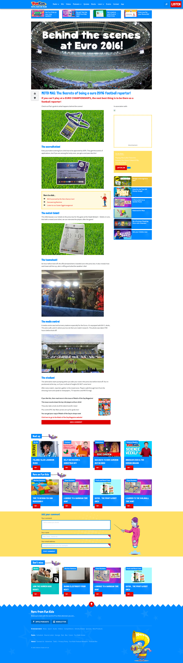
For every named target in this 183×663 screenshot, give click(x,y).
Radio (55, 4)
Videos (68, 4)
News (45, 629)
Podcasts (76, 4)
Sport (50, 629)
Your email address (48, 541)
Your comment (47, 518)
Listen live (121, 168)
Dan (62, 635)
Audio (55, 629)
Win (62, 4)
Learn (100, 4)
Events (108, 4)
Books (93, 4)
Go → (36, 467)
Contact (116, 4)
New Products (98, 629)
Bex (66, 635)
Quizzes (86, 4)
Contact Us (40, 641)
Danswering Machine (54, 202)
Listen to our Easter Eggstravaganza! (60, 205)
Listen (175, 4)
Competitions (69, 629)
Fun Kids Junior (79, 635)
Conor (71, 635)
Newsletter (61, 622)
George (57, 635)
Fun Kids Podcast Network (78, 641)
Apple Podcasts (42, 622)
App (122, 4)
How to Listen (49, 635)
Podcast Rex (93, 641)
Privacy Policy (63, 641)
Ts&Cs (55, 641)
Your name (45, 533)
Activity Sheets (80, 629)
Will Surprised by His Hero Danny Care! (61, 199)
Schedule (39, 635)
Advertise (48, 641)
